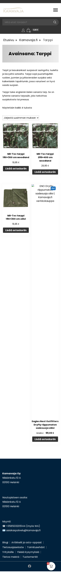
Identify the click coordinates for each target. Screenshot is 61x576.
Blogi (5, 542)
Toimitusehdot (36, 547)
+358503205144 (15, 526)
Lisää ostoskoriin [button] (15, 168)
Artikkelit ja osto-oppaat (26, 542)
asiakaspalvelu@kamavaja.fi (23, 530)
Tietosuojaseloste (13, 547)
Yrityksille (8, 552)
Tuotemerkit (30, 557)
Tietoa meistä (10, 557)
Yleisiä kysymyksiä (28, 552)
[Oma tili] (23, 30)
